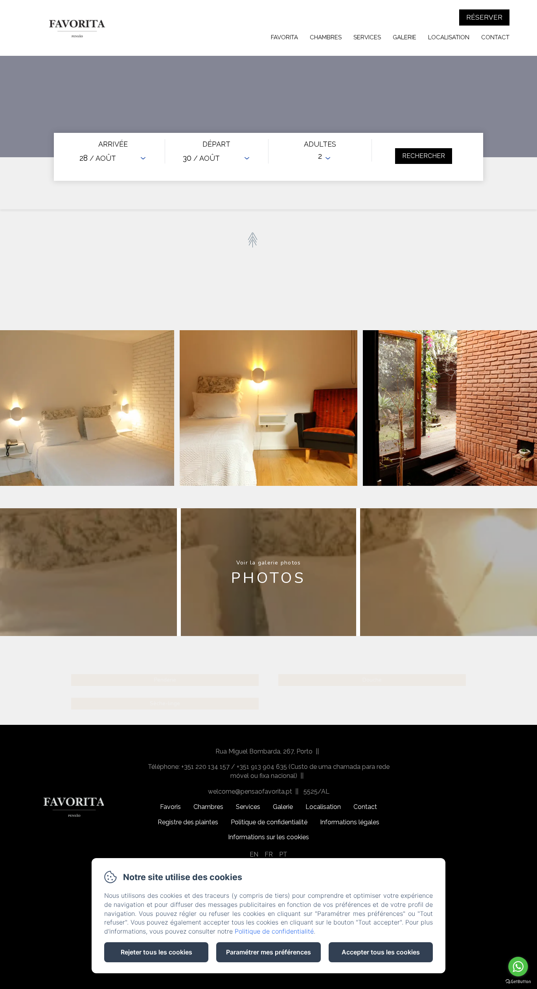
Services (367, 37)
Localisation (448, 37)
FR (269, 854)
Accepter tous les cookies (381, 952)
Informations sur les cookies (268, 837)
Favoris (170, 807)
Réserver (484, 17)
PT (283, 854)
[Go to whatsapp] (518, 966)
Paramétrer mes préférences (268, 952)
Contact (495, 37)
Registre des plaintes (188, 822)
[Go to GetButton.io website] (518, 981)
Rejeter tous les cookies (156, 952)
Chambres (326, 37)
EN (254, 854)
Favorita (284, 37)
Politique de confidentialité (269, 822)
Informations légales (349, 822)
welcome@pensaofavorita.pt (250, 791)
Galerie (404, 37)
